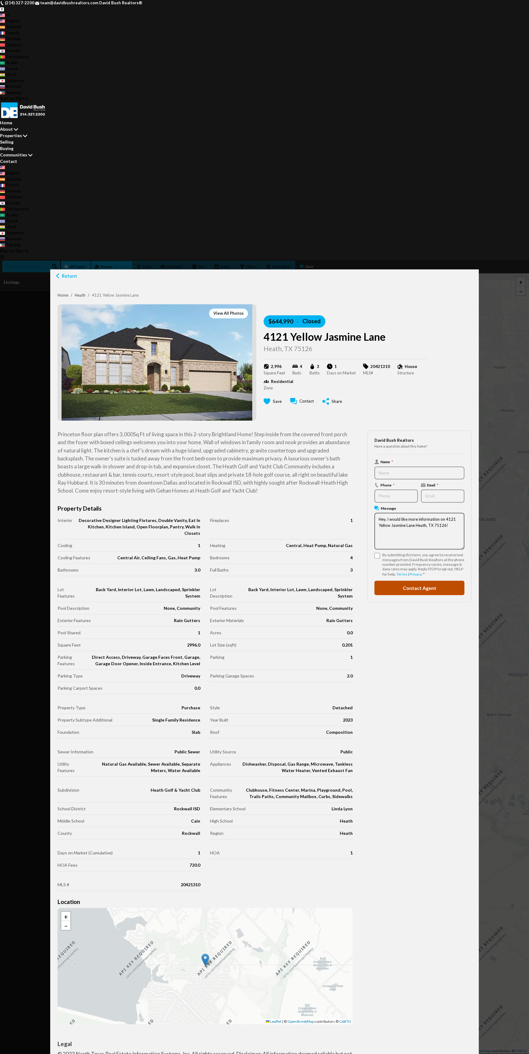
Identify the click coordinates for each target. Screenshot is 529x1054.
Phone (388, 485)
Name (387, 461)
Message (388, 508)
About (6, 129)
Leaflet (275, 1021)
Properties (11, 135)
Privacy (416, 574)
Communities (13, 154)
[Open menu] (2, 257)
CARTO (345, 1021)
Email (432, 485)
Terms (401, 574)
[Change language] (5, 15)
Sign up (7, 98)
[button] (205, 960)
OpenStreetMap (300, 1021)
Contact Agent (419, 588)
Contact (8, 161)
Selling (6, 141)
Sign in (21, 98)
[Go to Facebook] (2, 8)
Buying (6, 148)
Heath (80, 295)
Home (63, 295)
